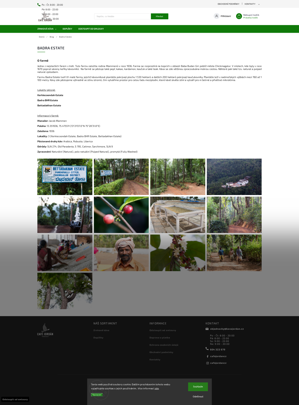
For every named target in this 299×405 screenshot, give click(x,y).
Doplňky (98, 337)
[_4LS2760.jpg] (121, 253)
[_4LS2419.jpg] (64, 253)
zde (157, 388)
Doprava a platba (160, 337)
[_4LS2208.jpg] (234, 215)
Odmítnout (198, 396)
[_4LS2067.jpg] (234, 177)
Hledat (159, 16)
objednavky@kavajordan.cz (227, 328)
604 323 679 (217, 349)
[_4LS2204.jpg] (177, 215)
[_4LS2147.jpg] (64, 215)
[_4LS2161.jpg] (121, 215)
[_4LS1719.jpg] (121, 177)
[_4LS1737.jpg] (177, 177)
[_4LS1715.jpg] (64, 177)
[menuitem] (48, 29)
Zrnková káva (101, 330)
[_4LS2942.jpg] (64, 291)
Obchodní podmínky (229, 4)
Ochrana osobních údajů (164, 345)
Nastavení (97, 395)
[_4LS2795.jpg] (177, 253)
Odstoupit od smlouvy (163, 330)
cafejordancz (218, 356)
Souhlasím (198, 386)
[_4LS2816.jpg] (234, 253)
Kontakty (250, 4)
